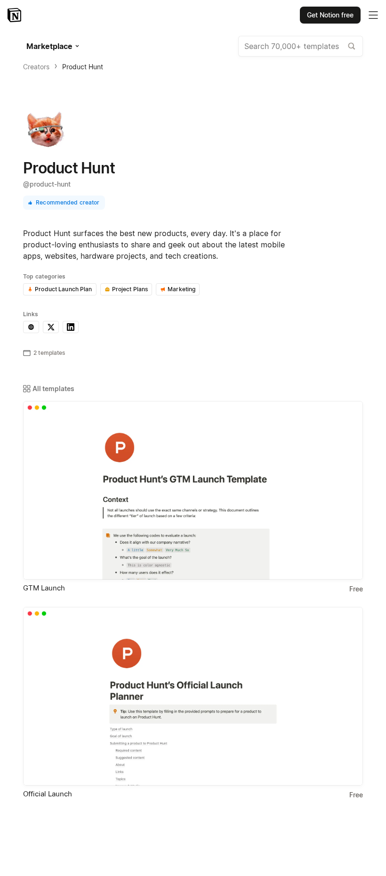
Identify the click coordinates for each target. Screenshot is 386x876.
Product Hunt (82, 67)
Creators (36, 67)
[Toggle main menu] (373, 15)
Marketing (181, 289)
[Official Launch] (193, 696)
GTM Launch (44, 587)
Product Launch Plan (63, 289)
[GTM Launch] (193, 490)
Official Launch (47, 793)
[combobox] (300, 46)
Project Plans (130, 289)
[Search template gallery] (351, 46)
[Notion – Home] (15, 15)
